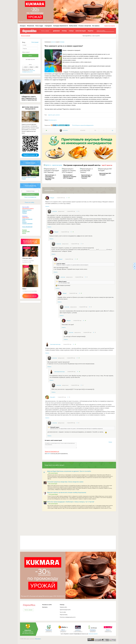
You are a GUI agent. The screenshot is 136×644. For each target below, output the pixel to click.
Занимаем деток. (53, 120)
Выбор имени (73, 25)
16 (112, 130)
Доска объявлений (27, 226)
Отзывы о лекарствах (84, 25)
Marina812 (52, 397)
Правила (24, 211)
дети (54, 115)
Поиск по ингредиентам (30, 197)
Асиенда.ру (92, 629)
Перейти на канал (29, 155)
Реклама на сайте (47, 604)
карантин (50, 115)
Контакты (44, 607)
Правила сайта (63, 607)
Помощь (24, 213)
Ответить (47, 206)
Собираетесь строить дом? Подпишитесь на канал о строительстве (29, 98)
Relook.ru (108, 629)
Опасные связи (27, 258)
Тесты (23, 220)
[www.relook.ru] (108, 629)
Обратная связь (64, 614)
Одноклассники (31, 62)
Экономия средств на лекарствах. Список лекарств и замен (65, 482)
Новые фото (25, 217)
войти (48, 453)
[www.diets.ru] (63, 629)
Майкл (24, 289)
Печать (74, 125)
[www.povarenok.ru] (49, 629)
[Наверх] (134, 264)
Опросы (24, 222)
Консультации (81, 31)
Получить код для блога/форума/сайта (85, 125)
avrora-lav (53, 42)
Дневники (56, 31)
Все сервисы (95, 25)
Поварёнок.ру (48, 629)
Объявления (30, 25)
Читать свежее (45, 31)
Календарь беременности (60, 25)
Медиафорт (38, 638)
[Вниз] (134, 269)
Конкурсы (23, 25)
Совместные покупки (109, 25)
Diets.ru (63, 629)
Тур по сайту (25, 207)
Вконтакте (29, 62)
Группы (64, 31)
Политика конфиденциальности (67, 617)
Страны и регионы (27, 223)
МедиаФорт (27, 630)
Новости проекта (26, 210)
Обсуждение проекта (28, 208)
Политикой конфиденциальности (28, 71)
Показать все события (30, 296)
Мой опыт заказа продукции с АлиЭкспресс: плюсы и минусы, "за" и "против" (70, 502)
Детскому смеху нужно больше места (30, 108)
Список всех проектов (93, 633)
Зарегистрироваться (52, 451)
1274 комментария (53, 494)
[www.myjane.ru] (78, 629)
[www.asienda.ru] (92, 629)
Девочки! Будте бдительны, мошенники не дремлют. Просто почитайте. (69, 471)
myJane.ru (78, 629)
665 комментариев (53, 473)
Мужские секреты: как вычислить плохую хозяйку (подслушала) (66, 492)
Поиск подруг (39, 25)
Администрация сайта (65, 609)
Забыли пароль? (26, 52)
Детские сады (26, 231)
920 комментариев (53, 503)
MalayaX (52, 197)
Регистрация (34, 42)
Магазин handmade (25, 35)
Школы (24, 233)
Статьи (71, 31)
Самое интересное (27, 219)
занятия (58, 115)
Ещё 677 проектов (107, 165)
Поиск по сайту (29, 202)
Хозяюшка (62, 42)
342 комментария (52, 483)
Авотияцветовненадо (55, 344)
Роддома (24, 230)
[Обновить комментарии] (134, 266)
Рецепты (90, 31)
